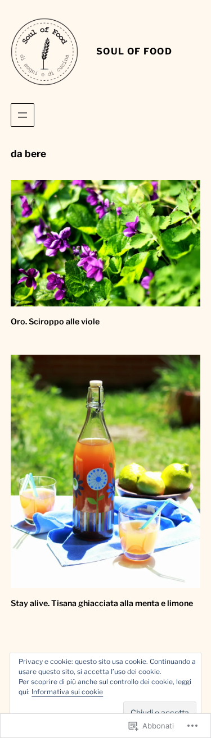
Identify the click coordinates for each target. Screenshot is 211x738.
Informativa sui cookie (67, 691)
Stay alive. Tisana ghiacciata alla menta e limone (102, 603)
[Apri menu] (22, 115)
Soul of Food (134, 51)
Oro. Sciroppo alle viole (55, 322)
